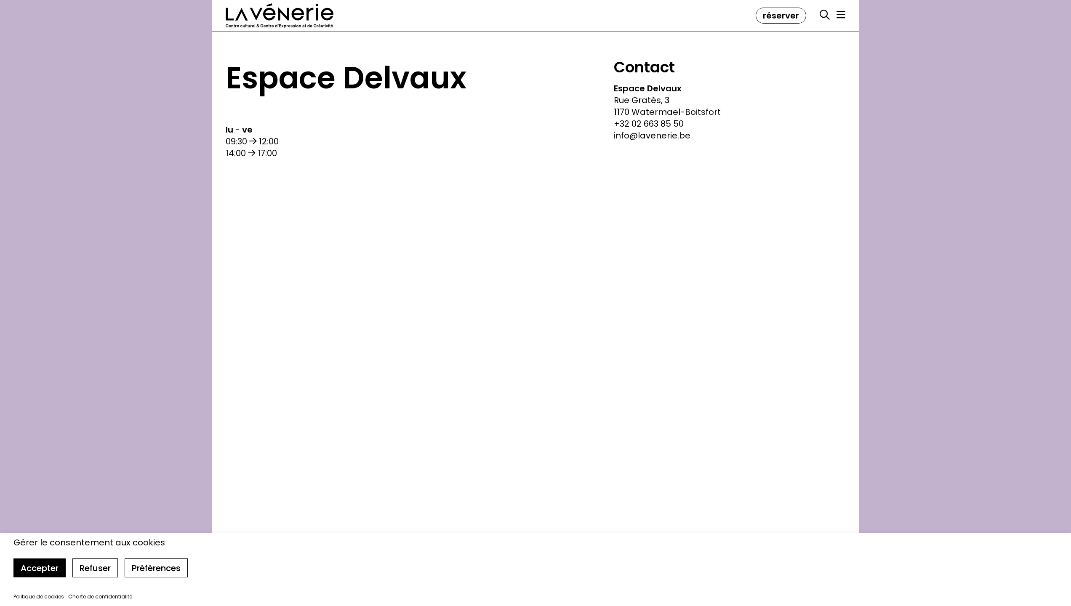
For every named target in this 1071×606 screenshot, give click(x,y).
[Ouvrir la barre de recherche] (825, 15)
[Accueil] (279, 15)
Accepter (40, 568)
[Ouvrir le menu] (841, 15)
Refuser (95, 568)
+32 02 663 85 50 (649, 124)
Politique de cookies (38, 596)
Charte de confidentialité (100, 596)
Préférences (156, 568)
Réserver (781, 15)
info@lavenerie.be (652, 135)
